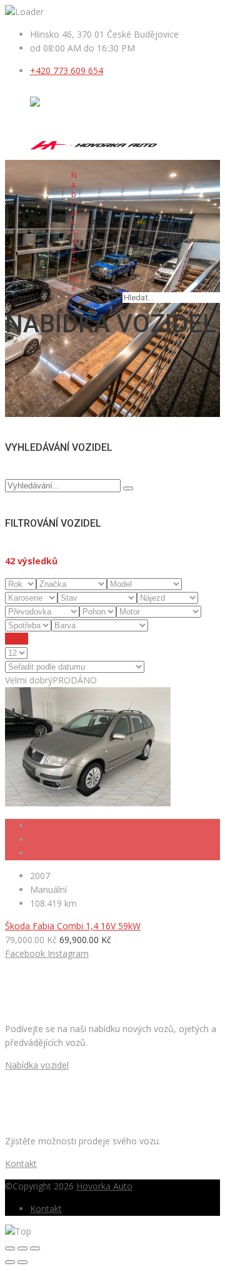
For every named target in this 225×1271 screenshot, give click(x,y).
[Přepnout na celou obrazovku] (23, 1248)
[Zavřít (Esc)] (10, 1248)
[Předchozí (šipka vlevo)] (10, 1262)
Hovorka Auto (104, 1186)
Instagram (68, 953)
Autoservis (94, 260)
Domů (24, 297)
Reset (16, 639)
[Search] (128, 488)
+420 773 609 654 (66, 70)
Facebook (25, 953)
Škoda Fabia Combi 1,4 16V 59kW (73, 926)
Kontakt (113, 269)
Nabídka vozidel (74, 236)
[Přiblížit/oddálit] (35, 1248)
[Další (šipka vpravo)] (23, 1262)
